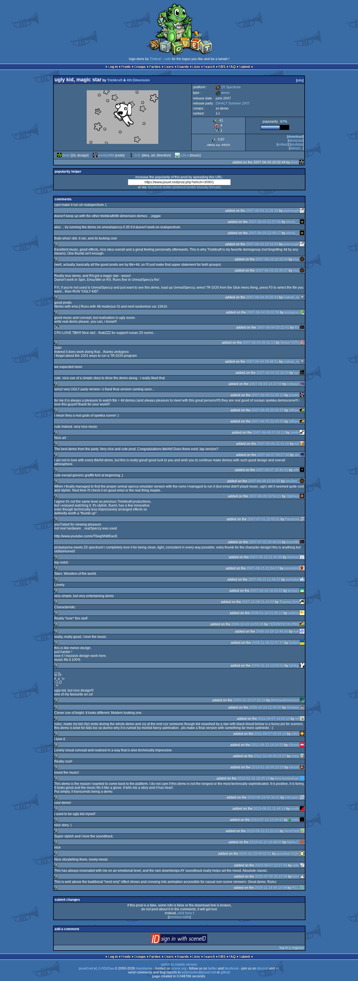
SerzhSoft (291, 831)
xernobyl (292, 579)
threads (215, 187)
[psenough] (302, 211)
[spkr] (302, 865)
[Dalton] (302, 643)
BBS (221, 67)
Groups (140, 67)
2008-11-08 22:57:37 (268, 643)
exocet (294, 767)
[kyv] (302, 373)
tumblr (191, 187)
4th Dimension (138, 80)
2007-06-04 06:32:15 (259, 343)
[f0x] (302, 327)
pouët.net (86, 968)
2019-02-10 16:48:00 (265, 842)
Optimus (292, 496)
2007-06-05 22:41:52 (267, 410)
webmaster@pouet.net (199, 972)
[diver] (59, 155)
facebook (155, 187)
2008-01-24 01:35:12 (267, 613)
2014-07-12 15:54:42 (267, 820)
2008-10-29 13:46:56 (272, 631)
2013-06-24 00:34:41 (264, 797)
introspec (292, 797)
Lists (196, 67)
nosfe (295, 809)
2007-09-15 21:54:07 (263, 568)
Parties (155, 67)
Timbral (155, 59)
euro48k (292, 542)
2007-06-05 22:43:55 (267, 421)
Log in (113, 67)
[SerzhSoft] (302, 831)
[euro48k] (302, 542)
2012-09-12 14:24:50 (267, 745)
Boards (183, 67)
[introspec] (302, 797)
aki (297, 455)
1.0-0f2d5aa (105, 968)
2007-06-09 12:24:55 (264, 481)
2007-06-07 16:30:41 (272, 470)
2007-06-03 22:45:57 (272, 270)
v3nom (294, 745)
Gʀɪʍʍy (293, 707)
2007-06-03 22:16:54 (262, 244)
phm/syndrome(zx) (285, 700)
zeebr (294, 432)
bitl (297, 444)
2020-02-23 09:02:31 (255, 854)
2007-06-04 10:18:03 (272, 373)
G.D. (137, 155)
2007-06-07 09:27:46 (273, 455)
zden (295, 734)
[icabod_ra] (302, 297)
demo (223, 93)
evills (295, 820)
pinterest (179, 187)
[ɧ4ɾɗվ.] (302, 666)
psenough (291, 211)
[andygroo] (302, 312)
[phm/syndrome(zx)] (302, 700)
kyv (296, 373)
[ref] (302, 719)
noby (295, 756)
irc (277, 968)
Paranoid (292, 519)
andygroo (291, 312)
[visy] (302, 259)
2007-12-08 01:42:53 (258, 602)
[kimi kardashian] (302, 778)
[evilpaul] (302, 384)
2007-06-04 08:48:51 (262, 362)
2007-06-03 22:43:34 (272, 259)
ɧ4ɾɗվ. (294, 666)
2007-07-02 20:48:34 (265, 542)
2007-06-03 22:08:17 (265, 233)
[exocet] (302, 767)
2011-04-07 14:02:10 (274, 719)
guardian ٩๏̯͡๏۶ (288, 854)
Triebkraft (115, 80)
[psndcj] (302, 395)
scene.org (178, 968)
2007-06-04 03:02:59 (263, 312)
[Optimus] (302, 496)
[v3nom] (302, 745)
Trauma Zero (289, 602)
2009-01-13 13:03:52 (267, 666)
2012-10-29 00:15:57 (270, 756)
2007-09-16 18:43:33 (266, 591)
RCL (295, 888)
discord (262, 968)
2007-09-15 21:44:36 (266, 557)
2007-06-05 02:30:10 (267, 395)
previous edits (179, 917)
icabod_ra (291, 297)
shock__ (292, 222)
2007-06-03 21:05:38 (262, 211)
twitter (167, 187)
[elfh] (302, 470)
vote (167, 59)
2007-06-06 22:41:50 (273, 444)
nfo (299, 80)
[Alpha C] (302, 842)
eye (296, 631)
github (225, 972)
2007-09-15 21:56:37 (264, 579)
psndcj (294, 395)
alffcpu (294, 410)
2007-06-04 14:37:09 (265, 384)
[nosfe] (302, 809)
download (295, 137)
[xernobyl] (302, 579)
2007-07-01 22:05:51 (264, 519)
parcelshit (291, 568)
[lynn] (302, 876)
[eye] (302, 631)
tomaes (293, 591)
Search (209, 67)
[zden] (302, 734)
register (298, 948)
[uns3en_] (302, 481)
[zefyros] (302, 613)
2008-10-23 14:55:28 (247, 624)
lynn (296, 876)
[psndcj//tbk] (95, 155)
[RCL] (302, 888)
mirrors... (296, 148)
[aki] (302, 455)
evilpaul (293, 384)
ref (297, 719)
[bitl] (302, 444)
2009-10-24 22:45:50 (265, 707)
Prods (126, 67)
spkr (296, 865)
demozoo (296, 140)
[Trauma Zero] (302, 602)
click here (185, 913)
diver (66, 155)
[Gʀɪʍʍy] (302, 707)
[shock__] (302, 222)
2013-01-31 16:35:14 (253, 778)
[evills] (302, 820)
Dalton (294, 643)
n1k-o (184, 155)
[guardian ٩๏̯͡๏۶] (302, 854)
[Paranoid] (302, 519)
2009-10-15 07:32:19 (249, 700)
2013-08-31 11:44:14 (269, 809)
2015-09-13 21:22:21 (263, 831)
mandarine (144, 968)
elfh (296, 470)
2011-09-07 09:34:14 (270, 734)
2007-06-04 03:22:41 (273, 327)
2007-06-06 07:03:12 (269, 432)
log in (283, 948)
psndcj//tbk (106, 155)
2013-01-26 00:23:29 (267, 767)
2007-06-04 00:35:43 (262, 297)
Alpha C (293, 842)
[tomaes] (302, 591)
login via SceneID (188, 940)
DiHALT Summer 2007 (233, 103)
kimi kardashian (287, 778)
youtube (297, 144)
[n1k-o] (177, 155)
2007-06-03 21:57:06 (265, 222)
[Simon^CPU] (302, 343)
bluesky (203, 187)
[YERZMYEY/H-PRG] (302, 624)
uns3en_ (292, 481)
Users (169, 67)
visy (296, 259)
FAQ (232, 67)
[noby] (302, 756)
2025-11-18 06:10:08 (271, 888)
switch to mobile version (179, 964)
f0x (297, 327)
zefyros (293, 613)
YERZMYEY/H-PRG (284, 624)
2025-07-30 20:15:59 (271, 876)
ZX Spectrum (228, 87)
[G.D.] (131, 155)
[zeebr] (302, 432)
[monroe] (302, 557)
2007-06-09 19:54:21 (265, 496)
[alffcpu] (302, 410)
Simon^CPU (289, 343)
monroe (293, 557)
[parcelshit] (302, 568)
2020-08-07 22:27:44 (271, 865)
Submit (244, 67)
